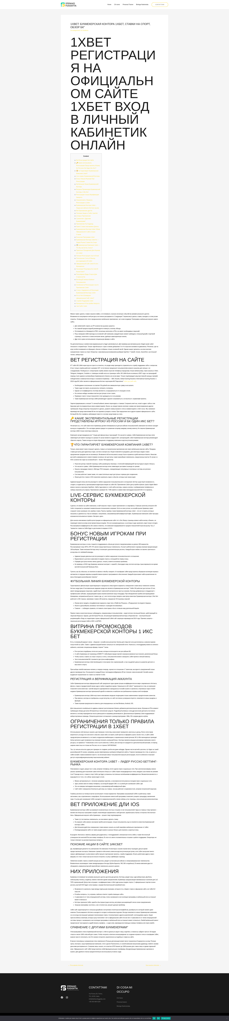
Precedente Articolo (75, 965)
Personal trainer (122, 1002)
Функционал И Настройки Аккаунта (87, 303)
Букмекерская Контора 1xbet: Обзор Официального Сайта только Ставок (88, 231)
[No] (227, 1018)
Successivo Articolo (153, 965)
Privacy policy (166, 1018)
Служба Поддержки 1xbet (84, 301)
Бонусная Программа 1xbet (85, 237)
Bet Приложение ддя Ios (84, 210)
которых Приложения (83, 216)
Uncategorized (75, 30)
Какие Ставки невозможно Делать (87, 226)
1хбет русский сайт (130, 381)
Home (109, 4)
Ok (154, 1018)
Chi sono (117, 4)
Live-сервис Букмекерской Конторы (88, 176)
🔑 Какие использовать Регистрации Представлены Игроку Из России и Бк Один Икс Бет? (88, 165)
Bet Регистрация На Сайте (85, 160)
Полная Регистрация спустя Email (87, 256)
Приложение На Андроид (84, 224)
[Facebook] (62, 997)
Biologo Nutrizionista (123, 1006)
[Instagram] (67, 997)
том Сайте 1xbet (81, 306)
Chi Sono (120, 998)
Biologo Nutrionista (142, 4)
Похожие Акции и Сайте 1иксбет (87, 213)
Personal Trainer (128, 4)
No (158, 1018)
